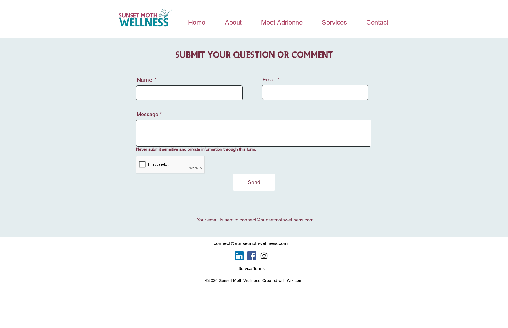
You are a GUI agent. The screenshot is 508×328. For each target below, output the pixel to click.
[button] (334, 22)
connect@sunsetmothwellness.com (276, 220)
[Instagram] (264, 255)
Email (269, 79)
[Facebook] (251, 255)
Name (144, 80)
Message (147, 114)
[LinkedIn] (239, 255)
